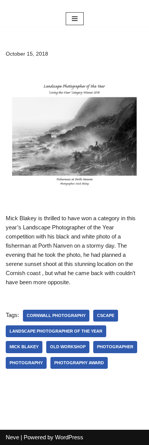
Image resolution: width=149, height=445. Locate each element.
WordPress (69, 437)
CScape (105, 315)
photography (26, 362)
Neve (12, 437)
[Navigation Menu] (75, 18)
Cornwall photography (56, 315)
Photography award (79, 362)
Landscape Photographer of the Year (56, 331)
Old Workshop (68, 346)
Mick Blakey (24, 346)
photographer (115, 346)
